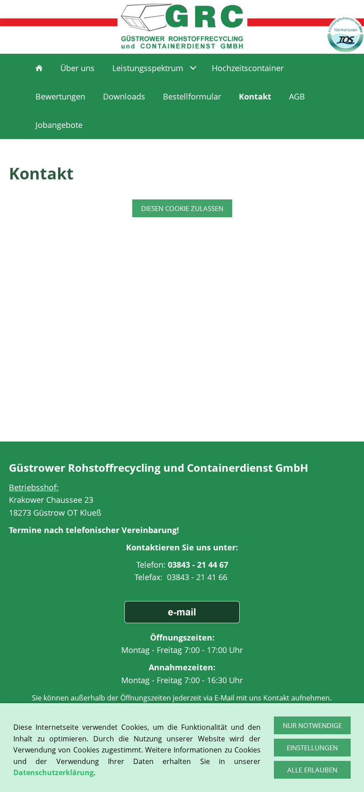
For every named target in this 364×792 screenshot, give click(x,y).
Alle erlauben (312, 769)
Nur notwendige (312, 725)
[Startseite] (39, 68)
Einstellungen (312, 747)
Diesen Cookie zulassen (182, 208)
